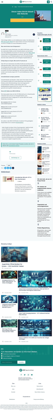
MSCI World (32, 52)
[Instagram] (28, 374)
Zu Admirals (47, 75)
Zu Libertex (47, 81)
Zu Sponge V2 (46, 48)
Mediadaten (12, 399)
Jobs (13, 389)
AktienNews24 (39, 389)
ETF (5, 91)
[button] (51, 2)
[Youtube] (31, 374)
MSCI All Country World (7, 41)
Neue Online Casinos (40, 392)
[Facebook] (21, 374)
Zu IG (47, 68)
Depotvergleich (19, 122)
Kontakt (13, 392)
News (16, 6)
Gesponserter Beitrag (39, 399)
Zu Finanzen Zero (47, 61)
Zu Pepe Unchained (46, 40)
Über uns (13, 386)
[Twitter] (24, 374)
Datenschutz (40, 386)
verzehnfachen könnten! (14, 145)
